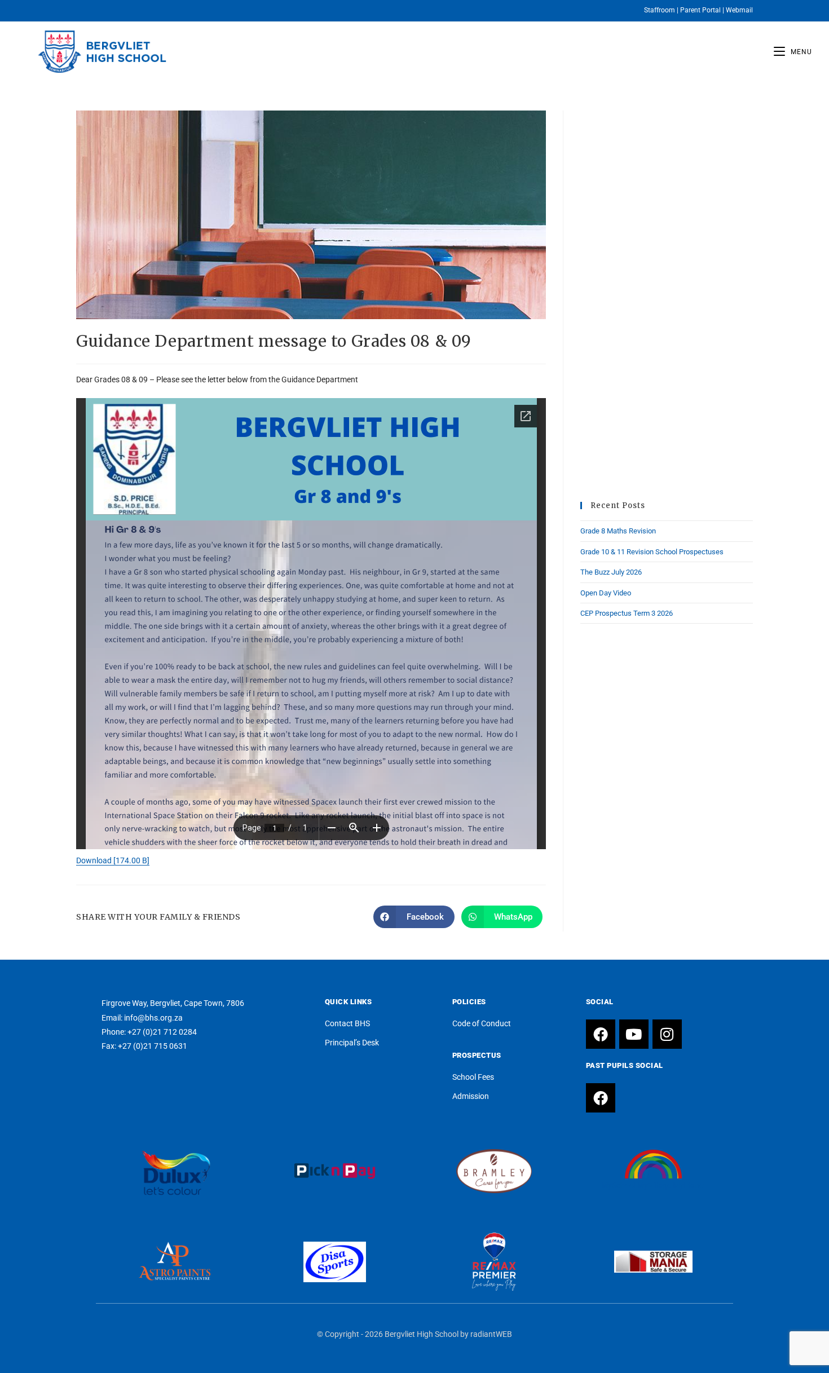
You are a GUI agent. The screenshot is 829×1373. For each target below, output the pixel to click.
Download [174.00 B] (112, 860)
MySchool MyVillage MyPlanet (653, 1185)
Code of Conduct (481, 1023)
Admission (470, 1096)
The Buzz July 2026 (611, 572)
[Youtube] (634, 1034)
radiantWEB (491, 1334)
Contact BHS (347, 1023)
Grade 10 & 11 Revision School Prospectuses (652, 552)
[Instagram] (667, 1034)
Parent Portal (700, 10)
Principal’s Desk (352, 1042)
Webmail (739, 10)
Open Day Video (605, 593)
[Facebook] (600, 1034)
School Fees (473, 1076)
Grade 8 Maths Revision (618, 531)
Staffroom (659, 10)
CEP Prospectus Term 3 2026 (626, 613)
